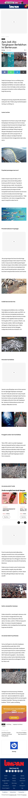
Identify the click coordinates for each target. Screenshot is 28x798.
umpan (3, 726)
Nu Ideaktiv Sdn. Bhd (13, 794)
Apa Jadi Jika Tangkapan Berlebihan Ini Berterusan (14, 44)
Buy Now (6, 517)
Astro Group (24, 794)
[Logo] (14, 763)
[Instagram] (10, 771)
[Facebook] (7, 771)
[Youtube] (18, 771)
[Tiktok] (15, 771)
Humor (7, 36)
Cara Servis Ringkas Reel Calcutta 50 (21, 733)
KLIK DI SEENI (14, 717)
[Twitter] (13, 771)
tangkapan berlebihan (17, 724)
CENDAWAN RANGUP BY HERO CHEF (9, 509)
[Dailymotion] (21, 771)
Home (3, 36)
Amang (3, 50)
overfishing (8, 724)
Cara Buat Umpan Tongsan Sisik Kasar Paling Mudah (7, 734)
